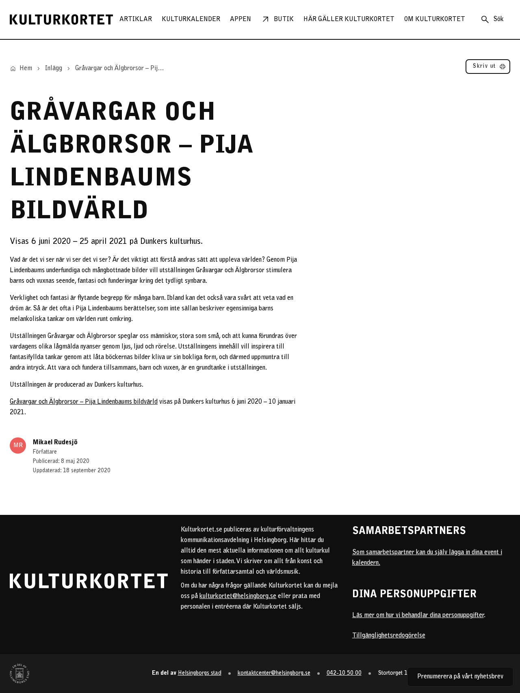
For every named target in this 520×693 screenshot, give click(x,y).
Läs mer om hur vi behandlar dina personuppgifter (418, 615)
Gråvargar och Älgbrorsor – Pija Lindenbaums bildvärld (84, 402)
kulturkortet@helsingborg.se (237, 596)
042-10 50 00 (344, 673)
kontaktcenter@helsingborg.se (274, 673)
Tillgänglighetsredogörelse (388, 636)
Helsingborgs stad (199, 673)
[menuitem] (135, 19)
